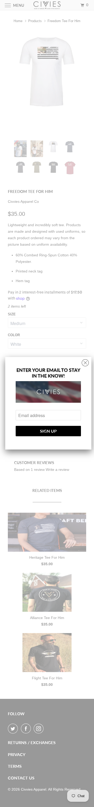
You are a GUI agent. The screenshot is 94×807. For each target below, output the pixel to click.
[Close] (85, 361)
